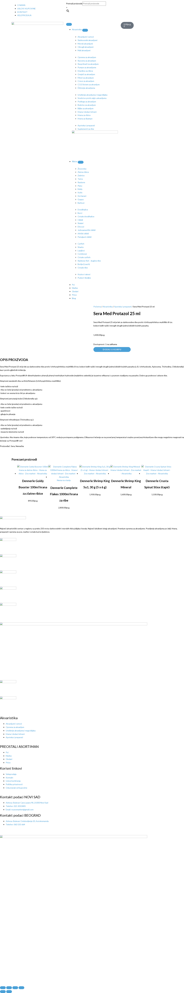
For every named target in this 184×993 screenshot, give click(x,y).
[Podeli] (15, 987)
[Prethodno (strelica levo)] (3, 991)
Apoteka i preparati (122, 306)
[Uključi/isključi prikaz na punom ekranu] (9, 987)
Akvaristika (108, 306)
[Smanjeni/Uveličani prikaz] (3, 987)
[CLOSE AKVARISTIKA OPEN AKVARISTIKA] (85, 30)
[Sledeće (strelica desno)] (9, 991)
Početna (97, 306)
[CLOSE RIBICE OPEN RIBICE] (81, 162)
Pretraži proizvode (74, 3)
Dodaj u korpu (112, 349)
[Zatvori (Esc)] (21, 987)
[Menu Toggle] (69, 24)
